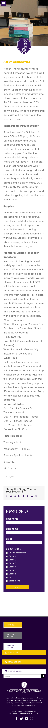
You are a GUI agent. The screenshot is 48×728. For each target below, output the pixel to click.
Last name (12, 528)
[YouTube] (26, 718)
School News (14, 581)
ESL (10, 577)
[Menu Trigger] (3, 3)
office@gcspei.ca (30, 711)
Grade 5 (12, 570)
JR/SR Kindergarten (17, 553)
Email (10, 538)
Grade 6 (12, 574)
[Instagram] (31, 718)
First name (12, 518)
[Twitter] (21, 718)
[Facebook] (16, 718)
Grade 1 (12, 556)
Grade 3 (12, 563)
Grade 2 (12, 560)
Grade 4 (12, 567)
